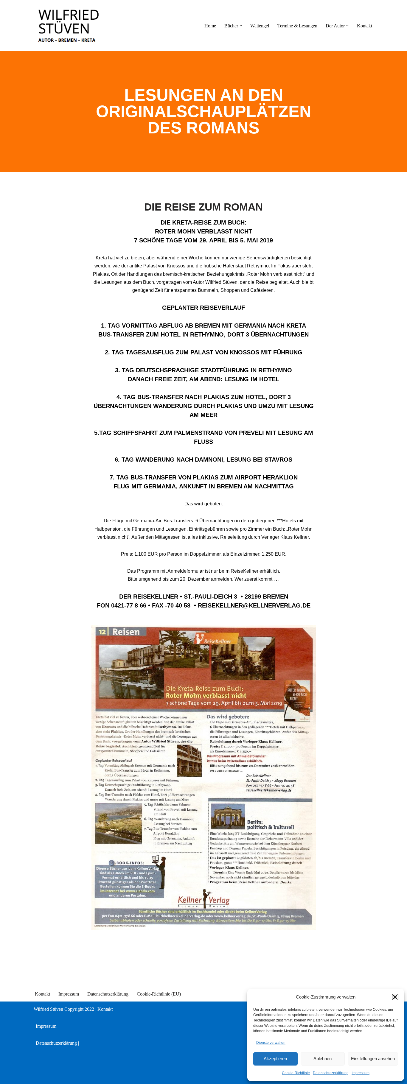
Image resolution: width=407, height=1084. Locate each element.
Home (210, 25)
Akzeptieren (275, 1058)
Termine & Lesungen (297, 25)
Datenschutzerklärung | (57, 1043)
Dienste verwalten (270, 1043)
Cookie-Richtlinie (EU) (159, 993)
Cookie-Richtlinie (296, 1073)
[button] (395, 997)
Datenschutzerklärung (331, 1073)
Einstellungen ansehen (373, 1058)
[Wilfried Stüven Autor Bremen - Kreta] (69, 25)
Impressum (360, 1073)
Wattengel (259, 25)
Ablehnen (322, 1058)
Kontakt (364, 25)
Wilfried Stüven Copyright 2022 (64, 1009)
